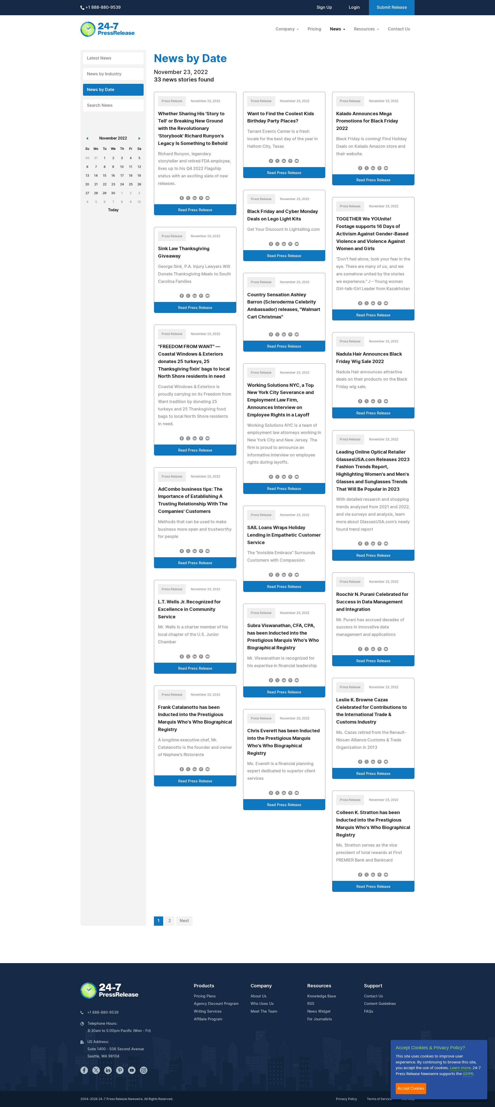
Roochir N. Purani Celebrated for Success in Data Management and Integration (372, 602)
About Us (259, 996)
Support (373, 986)
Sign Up (324, 7)
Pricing (314, 29)
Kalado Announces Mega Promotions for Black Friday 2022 (367, 121)
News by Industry (104, 74)
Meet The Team (264, 1011)
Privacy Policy (346, 1099)
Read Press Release (195, 210)
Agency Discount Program (216, 1004)
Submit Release (392, 7)
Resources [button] (365, 29)
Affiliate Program (208, 1019)
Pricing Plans (205, 996)
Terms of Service (379, 1099)
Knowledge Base (321, 996)
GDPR (468, 1073)
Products (204, 986)
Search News (100, 105)
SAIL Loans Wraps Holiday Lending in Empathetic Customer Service (284, 535)
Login (354, 7)
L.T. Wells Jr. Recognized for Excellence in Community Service (189, 609)
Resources (319, 986)
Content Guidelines (380, 1004)
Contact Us (399, 29)
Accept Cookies (411, 1088)
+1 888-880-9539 (102, 7)
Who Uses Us (262, 1004)
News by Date (100, 90)
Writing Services (208, 1011)
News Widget (319, 1011)
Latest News (99, 58)
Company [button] (286, 29)
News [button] (336, 29)
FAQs (368, 1011)
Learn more (460, 1067)
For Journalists (319, 1019)
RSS (310, 1004)
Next (184, 921)
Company (261, 986)
